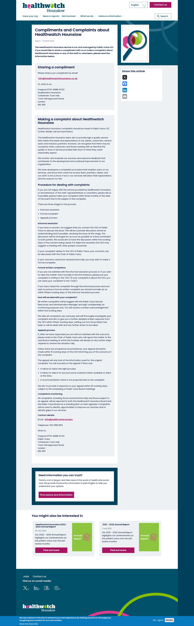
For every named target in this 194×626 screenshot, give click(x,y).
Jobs (26, 576)
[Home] (44, 7)
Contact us (160, 4)
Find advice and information (56, 494)
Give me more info (28, 623)
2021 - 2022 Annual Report (116, 524)
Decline (169, 620)
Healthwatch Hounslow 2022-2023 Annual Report (51, 525)
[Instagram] (57, 587)
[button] (138, 5)
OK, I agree (158, 620)
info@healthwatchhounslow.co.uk (57, 78)
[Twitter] (27, 587)
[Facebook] (47, 587)
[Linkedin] (37, 587)
